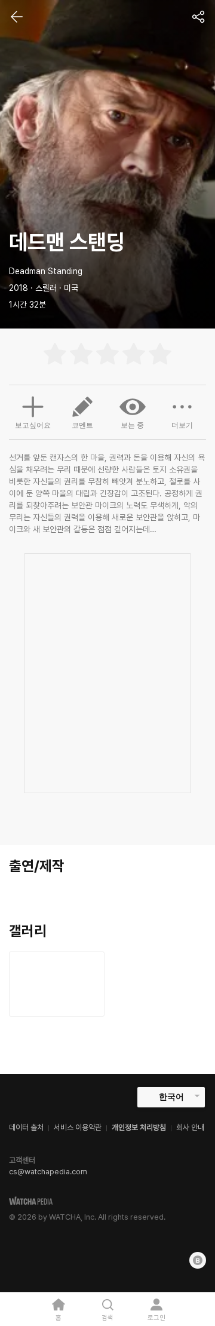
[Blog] (197, 1260)
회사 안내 (190, 1127)
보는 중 (132, 425)
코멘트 (82, 425)
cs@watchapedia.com (48, 1171)
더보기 (182, 425)
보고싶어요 (33, 425)
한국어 (171, 1096)
